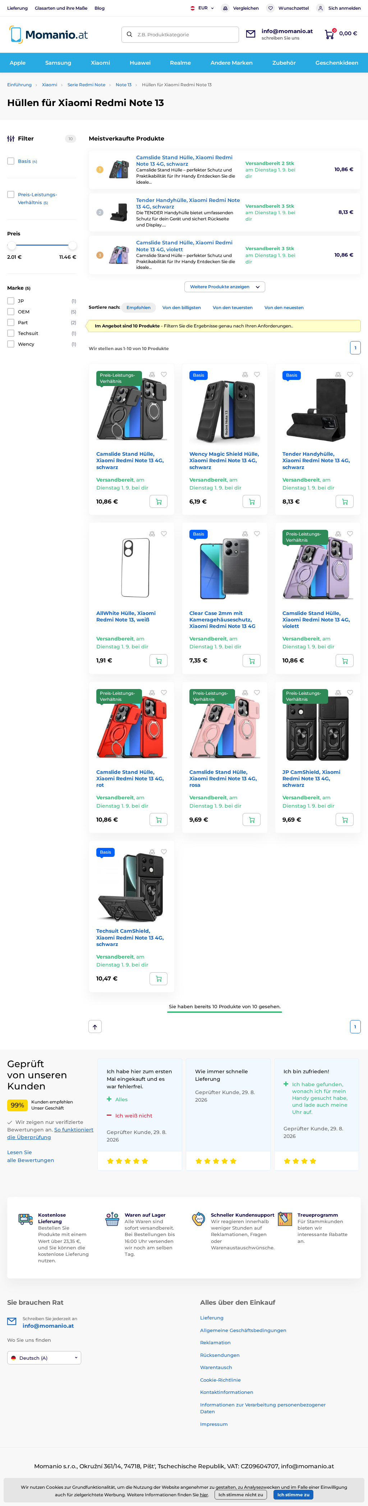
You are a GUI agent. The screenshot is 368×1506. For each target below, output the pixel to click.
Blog (100, 8)
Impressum (214, 1424)
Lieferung (17, 8)
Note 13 (124, 84)
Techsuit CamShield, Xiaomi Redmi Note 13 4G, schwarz (130, 937)
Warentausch (216, 1367)
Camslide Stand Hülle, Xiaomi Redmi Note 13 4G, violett (316, 619)
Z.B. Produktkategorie (163, 34)
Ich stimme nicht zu (240, 1494)
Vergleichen (246, 8)
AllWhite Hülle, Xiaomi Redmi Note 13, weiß (126, 616)
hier (204, 1494)
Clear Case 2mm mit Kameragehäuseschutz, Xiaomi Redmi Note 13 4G (222, 619)
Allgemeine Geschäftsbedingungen (243, 1330)
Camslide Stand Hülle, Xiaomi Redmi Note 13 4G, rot (130, 778)
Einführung (19, 84)
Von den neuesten (284, 307)
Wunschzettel (294, 8)
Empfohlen (138, 307)
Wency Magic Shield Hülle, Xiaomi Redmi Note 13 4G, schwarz (224, 460)
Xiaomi (49, 84)
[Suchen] (129, 35)
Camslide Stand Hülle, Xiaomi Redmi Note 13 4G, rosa (223, 778)
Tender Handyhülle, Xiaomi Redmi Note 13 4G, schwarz (316, 460)
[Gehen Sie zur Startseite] (48, 34)
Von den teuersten (233, 307)
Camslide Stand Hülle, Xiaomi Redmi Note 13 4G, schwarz (184, 160)
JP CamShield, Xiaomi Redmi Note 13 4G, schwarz (311, 778)
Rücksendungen (220, 1355)
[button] (225, 287)
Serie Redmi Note (86, 84)
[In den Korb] (158, 501)
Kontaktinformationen (226, 1392)
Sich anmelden (344, 8)
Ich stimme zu (293, 1494)
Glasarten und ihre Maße (61, 8)
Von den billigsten (181, 307)
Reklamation (215, 1342)
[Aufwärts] (95, 1026)
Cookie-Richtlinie (220, 1380)
